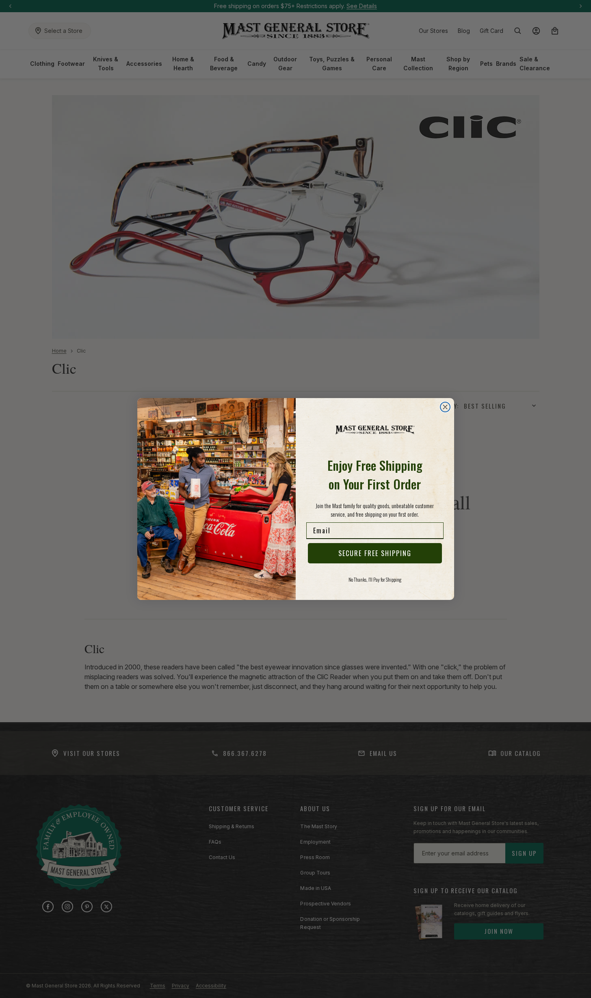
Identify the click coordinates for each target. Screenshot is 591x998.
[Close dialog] (445, 407)
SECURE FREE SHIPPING (374, 553)
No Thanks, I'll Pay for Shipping (375, 579)
